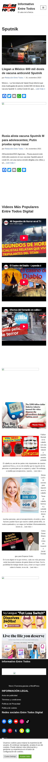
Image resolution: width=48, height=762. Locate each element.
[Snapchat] (22, 731)
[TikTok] (27, 721)
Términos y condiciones (11, 700)
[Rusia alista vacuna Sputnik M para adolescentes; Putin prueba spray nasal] (24, 117)
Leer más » (40, 89)
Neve (11, 686)
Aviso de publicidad (9, 695)
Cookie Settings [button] (10, 756)
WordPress (34, 686)
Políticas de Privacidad (11, 704)
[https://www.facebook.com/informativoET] (4, 721)
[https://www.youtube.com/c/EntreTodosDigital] (16, 721)
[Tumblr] (16, 731)
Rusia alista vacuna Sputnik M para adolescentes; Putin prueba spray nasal (23, 140)
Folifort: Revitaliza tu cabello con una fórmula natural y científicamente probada (43, 447)
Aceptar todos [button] (25, 756)
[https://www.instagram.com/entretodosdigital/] (22, 721)
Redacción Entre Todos (14, 78)
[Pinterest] (10, 731)
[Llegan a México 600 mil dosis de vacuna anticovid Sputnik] (24, 50)
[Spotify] (27, 731)
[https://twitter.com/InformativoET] (10, 721)
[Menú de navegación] (43, 8)
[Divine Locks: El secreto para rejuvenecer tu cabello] (20, 495)
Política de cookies (9, 708)
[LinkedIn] (4, 731)
